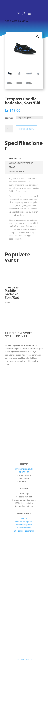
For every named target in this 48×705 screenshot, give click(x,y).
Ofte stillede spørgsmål (24, 531)
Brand (12, 167)
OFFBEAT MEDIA (24, 659)
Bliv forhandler (24, 527)
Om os (24, 518)
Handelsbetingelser (24, 521)
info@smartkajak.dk (24, 469)
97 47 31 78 (24, 472)
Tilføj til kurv (26, 128)
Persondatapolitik (24, 524)
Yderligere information (21, 163)
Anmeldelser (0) (17, 171)
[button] (37, 36)
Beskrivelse (15, 158)
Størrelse (9, 118)
